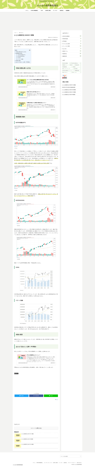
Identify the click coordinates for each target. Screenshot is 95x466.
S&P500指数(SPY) (21, 54)
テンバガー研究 (72, 46)
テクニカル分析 (72, 43)
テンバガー (61, 462)
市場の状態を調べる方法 (21, 51)
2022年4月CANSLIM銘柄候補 (68, 87)
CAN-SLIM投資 (72, 36)
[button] (80, 456)
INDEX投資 (72, 38)
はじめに (72, 48)
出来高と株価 (55, 462)
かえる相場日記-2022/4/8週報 (68, 94)
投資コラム (72, 51)
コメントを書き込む (36, 428)
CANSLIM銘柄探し (39, 462)
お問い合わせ (79, 462)
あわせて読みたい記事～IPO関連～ (23, 62)
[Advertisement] (47, 21)
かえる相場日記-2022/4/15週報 (69, 92)
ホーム (34, 462)
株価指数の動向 (19, 53)
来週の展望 (18, 60)
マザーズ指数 (20, 59)
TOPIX (19, 57)
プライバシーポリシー (72, 462)
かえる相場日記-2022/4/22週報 (69, 89)
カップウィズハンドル (48, 462)
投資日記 (16, 373)
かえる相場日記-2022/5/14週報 (69, 85)
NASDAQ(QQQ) (21, 56)
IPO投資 (72, 41)
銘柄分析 (72, 56)
